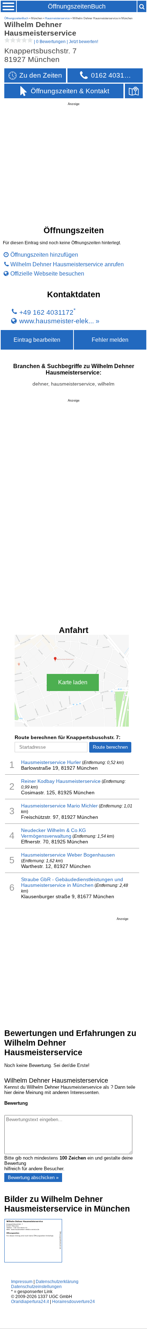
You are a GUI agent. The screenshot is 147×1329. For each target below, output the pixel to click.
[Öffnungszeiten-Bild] (33, 1260)
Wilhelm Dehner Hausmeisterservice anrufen (67, 264)
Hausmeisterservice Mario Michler (59, 806)
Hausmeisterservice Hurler (51, 762)
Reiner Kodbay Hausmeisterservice (61, 781)
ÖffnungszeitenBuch (77, 6)
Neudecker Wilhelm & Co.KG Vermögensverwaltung (53, 833)
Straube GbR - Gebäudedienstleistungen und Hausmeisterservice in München (72, 882)
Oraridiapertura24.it (30, 1301)
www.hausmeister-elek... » (59, 320)
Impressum (21, 1281)
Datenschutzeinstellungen (36, 1286)
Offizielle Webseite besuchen (47, 273)
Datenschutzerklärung (57, 1281)
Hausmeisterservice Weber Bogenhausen (68, 855)
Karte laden (72, 682)
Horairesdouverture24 (73, 1301)
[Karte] (134, 91)
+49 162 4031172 (46, 312)
